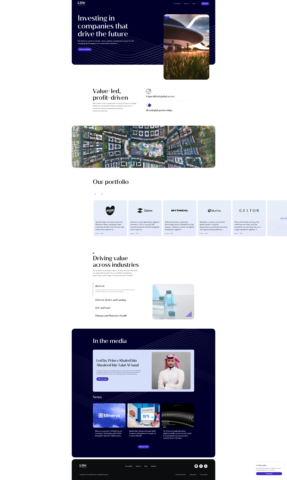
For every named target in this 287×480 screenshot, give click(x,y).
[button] (102, 194)
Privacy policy (203, 474)
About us (186, 3)
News (194, 3)
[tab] (118, 289)
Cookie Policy (272, 470)
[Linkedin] (196, 466)
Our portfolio (177, 3)
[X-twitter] (201, 466)
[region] (267, 469)
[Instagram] (205, 466)
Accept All (269, 473)
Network (153, 466)
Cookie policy (192, 474)
